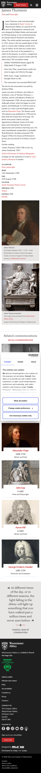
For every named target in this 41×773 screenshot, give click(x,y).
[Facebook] (3, 728)
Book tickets (21, 5)
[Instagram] (12, 728)
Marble (4, 197)
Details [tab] (20, 362)
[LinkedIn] (21, 728)
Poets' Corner (25, 24)
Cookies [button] (4, 761)
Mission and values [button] (9, 680)
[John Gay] (20, 474)
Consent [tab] (7, 362)
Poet (3, 14)
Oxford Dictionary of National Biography (18, 154)
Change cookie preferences (19, 408)
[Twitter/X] (8, 728)
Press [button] (4, 696)
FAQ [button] (3, 684)
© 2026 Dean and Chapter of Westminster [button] (17, 757)
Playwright (13, 14)
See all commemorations (20, 340)
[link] (18, 747)
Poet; (4, 167)
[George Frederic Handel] (20, 554)
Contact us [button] (6, 692)
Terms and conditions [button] (9, 766)
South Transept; (8, 185)
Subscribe (8, 740)
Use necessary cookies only (20, 415)
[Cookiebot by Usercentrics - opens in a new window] (28, 355)
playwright (10, 167)
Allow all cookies (20, 401)
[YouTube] (17, 728)
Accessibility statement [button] (10, 768)
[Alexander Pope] (20, 437)
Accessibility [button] (7, 688)
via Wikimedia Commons (18, 258)
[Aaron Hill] (20, 514)
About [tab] (33, 362)
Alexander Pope (14, 111)
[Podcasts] (26, 729)
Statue (4, 191)
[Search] (32, 5)
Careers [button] (5, 700)
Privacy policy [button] (6, 763)
